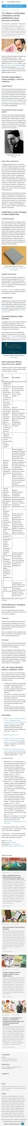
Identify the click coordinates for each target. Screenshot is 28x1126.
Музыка (12, 1106)
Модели (8, 1106)
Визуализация (16, 1098)
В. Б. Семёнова (10, 289)
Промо (10, 1113)
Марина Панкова (11, 842)
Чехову (23, 339)
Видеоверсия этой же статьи (11, 734)
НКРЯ (3, 306)
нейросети (4, 1086)
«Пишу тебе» (5, 1096)
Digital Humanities (9, 846)
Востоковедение (13, 1099)
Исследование (15, 1103)
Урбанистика (12, 1116)
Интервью (18, 1101)
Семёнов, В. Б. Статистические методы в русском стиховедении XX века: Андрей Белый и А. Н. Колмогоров (14, 740)
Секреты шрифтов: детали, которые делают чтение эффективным (12, 974)
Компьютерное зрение (15, 1104)
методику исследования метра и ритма (12, 101)
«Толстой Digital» (11, 336)
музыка (7, 1089)
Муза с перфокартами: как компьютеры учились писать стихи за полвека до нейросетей (13, 877)
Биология (10, 1098)
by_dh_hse (20, 1086)
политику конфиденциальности (12, 1124)
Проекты (6, 1113)
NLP (13, 1088)
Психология (15, 1113)
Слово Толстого (16, 337)
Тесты (22, 1115)
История (21, 1103)
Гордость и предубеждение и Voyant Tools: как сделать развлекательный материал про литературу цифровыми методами (13, 1021)
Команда (4, 1057)
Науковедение (18, 1106)
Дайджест (6, 1101)
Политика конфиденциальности (9, 1059)
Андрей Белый (17, 846)
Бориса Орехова (8, 65)
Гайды (19, 1099)
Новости (8, 1108)
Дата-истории (12, 1101)
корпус (16, 1088)
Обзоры (13, 1108)
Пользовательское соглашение (9, 1060)
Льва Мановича (17, 65)
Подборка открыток (15, 1111)
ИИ (8, 1086)
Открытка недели (10, 1109)
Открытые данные (19, 1109)
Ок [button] (22, 1124)
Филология (5, 10)
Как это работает (6, 1104)
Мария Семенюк (7, 951)
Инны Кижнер (14, 63)
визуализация (8, 1088)
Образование (18, 1108)
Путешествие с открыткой (10, 1115)
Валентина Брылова (14, 844)
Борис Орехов (7, 906)
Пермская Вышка (6, 1111)
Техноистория (5, 1116)
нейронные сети (13, 1086)
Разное (19, 1115)
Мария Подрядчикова (9, 1047)
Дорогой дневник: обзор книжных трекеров (14, 928)
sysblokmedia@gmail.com (8, 1068)
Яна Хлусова (8, 840)
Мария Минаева (7, 996)
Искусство (8, 1103)
